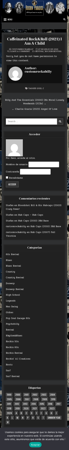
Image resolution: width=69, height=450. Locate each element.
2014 (33, 404)
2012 (17, 404)
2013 (25, 404)
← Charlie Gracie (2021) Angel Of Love (34, 109)
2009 (44, 399)
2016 (50, 404)
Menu (10, 19)
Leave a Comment (20, 51)
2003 (43, 394)
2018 (9, 408)
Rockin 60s (12, 347)
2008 (35, 399)
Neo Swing (12, 306)
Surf (8, 370)
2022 (43, 408)
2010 (53, 399)
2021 (39, 88)
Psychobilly (12, 324)
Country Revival (15, 277)
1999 (9, 394)
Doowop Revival (15, 289)
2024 (9, 413)
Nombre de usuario (17, 164)
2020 (26, 408)
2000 (17, 394)
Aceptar (35, 444)
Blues (9, 260)
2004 (52, 394)
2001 (26, 394)
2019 (17, 408)
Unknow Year (54, 417)
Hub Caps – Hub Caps (30, 215)
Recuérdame (15, 178)
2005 (9, 399)
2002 (34, 394)
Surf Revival (13, 376)
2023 (52, 408)
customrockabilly (22, 49)
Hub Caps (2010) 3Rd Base (33, 221)
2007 (27, 399)
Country (10, 272)
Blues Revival (13, 266)
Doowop (10, 283)
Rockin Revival (53, 51)
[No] (64, 439)
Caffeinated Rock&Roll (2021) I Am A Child (34, 41)
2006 (18, 399)
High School (13, 295)
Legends (11, 301)
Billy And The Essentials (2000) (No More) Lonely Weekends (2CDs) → (34, 102)
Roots (9, 364)
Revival (39, 51)
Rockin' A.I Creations (18, 359)
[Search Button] (64, 19)
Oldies (9, 312)
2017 (58, 404)
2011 (9, 404)
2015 (42, 404)
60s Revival (12, 254)
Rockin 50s (12, 341)
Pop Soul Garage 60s (18, 318)
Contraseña (12, 171)
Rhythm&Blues (14, 335)
